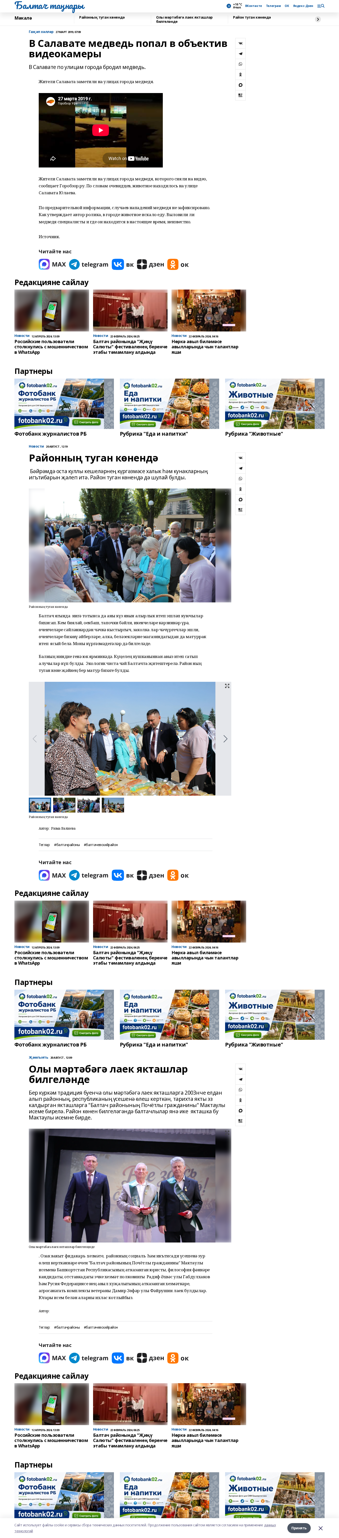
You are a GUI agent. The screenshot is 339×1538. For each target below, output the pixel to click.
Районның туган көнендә (102, 17)
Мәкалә (23, 18)
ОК (287, 5)
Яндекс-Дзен (303, 5)
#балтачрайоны (67, 845)
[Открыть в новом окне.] (52, 264)
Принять (299, 1528)
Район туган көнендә (252, 17)
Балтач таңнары (48, 5)
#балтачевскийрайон (101, 845)
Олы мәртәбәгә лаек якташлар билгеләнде (184, 19)
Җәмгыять (38, 1057)
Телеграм (273, 5)
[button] (225, 738)
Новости (36, 446)
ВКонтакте (253, 5)
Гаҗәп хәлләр (41, 32)
